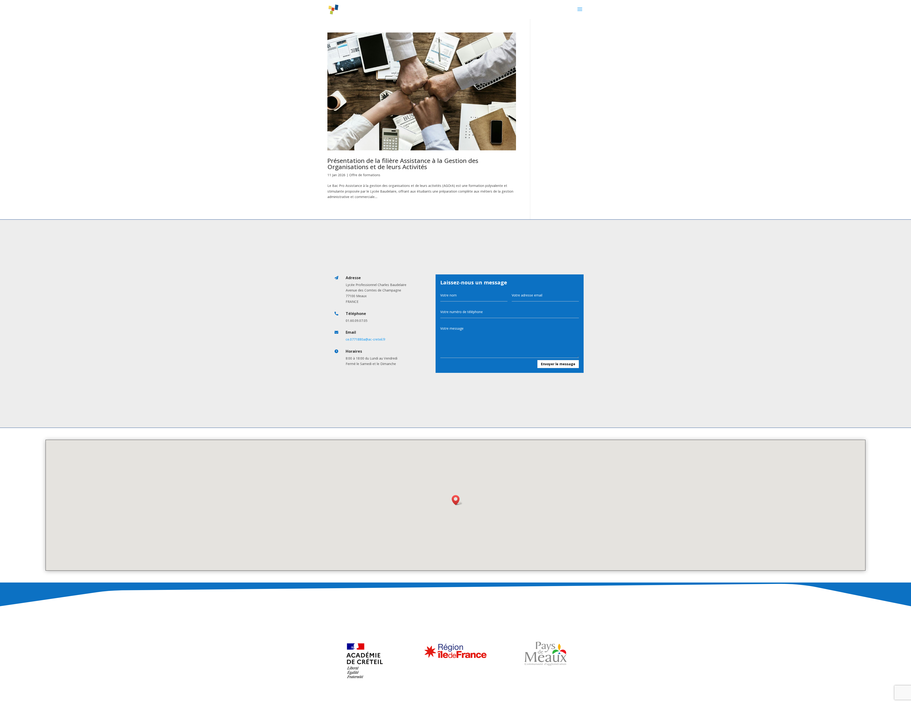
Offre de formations (364, 175)
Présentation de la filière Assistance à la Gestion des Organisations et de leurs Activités (402, 163)
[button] (457, 500)
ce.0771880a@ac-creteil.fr (366, 339)
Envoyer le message (558, 364)
